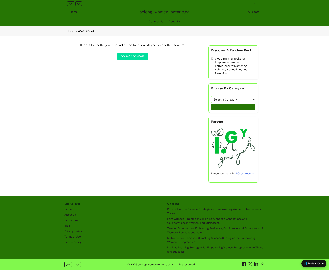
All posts (253, 12)
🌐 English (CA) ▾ (314, 263)
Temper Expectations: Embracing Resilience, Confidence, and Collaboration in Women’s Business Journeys (215, 230)
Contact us (71, 220)
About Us (174, 21)
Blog (67, 225)
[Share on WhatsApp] (262, 265)
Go (233, 107)
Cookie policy (72, 242)
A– (78, 3)
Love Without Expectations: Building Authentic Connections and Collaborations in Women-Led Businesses (207, 221)
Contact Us (156, 21)
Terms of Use (72, 236)
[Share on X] (250, 265)
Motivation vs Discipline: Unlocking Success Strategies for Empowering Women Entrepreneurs (211, 240)
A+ (70, 3)
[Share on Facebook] (244, 265)
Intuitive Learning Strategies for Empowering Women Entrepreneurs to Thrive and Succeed (215, 249)
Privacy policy (73, 231)
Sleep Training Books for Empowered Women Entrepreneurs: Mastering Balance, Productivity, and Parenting (231, 66)
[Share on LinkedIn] (256, 265)
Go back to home (132, 56)
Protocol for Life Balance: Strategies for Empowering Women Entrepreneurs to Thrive (215, 211)
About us (70, 214)
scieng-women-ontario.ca (165, 12)
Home (74, 12)
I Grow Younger (245, 173)
